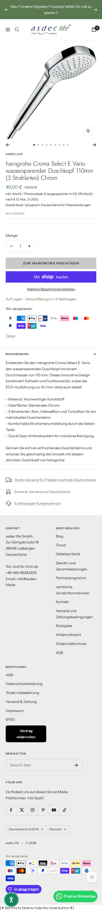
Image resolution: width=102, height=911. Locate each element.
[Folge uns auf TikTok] (64, 810)
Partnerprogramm (71, 578)
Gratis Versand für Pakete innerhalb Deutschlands (55, 480)
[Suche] (17, 29)
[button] (11, 899)
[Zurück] (8, 145)
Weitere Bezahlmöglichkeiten (51, 289)
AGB (59, 652)
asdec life (14, 154)
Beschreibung (17, 354)
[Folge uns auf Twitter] (21, 810)
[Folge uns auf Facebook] (11, 810)
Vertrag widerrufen (26, 734)
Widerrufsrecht (68, 634)
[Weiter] (94, 145)
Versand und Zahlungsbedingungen (74, 614)
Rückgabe (64, 625)
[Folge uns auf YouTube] (53, 810)
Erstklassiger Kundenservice (37, 503)
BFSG (10, 719)
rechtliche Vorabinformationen (72, 590)
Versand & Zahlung (21, 701)
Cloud (61, 545)
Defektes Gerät (68, 554)
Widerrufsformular (71, 643)
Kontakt (62, 602)
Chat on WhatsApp (79, 896)
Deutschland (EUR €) (24, 829)
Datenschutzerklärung (24, 683)
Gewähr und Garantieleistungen (71, 566)
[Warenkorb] (94, 29)
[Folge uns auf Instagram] (32, 810)
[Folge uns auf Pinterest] (43, 810)
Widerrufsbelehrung (22, 692)
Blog (59, 536)
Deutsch (55, 829)
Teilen (10, 336)
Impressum (15, 710)
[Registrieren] (76, 765)
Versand (30, 205)
